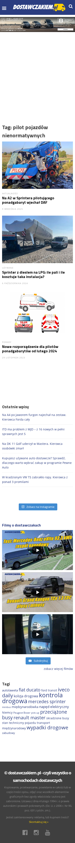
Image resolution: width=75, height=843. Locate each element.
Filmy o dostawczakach (21, 525)
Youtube (49, 832)
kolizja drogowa (26, 696)
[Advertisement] (37, 71)
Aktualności (10, 193)
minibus (6, 707)
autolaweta (10, 690)
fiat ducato (29, 690)
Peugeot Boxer (21, 712)
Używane (8, 267)
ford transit (49, 690)
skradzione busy (57, 718)
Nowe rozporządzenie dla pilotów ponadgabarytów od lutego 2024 (30, 348)
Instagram (37, 832)
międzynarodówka (25, 707)
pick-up (35, 712)
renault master (29, 717)
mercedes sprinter (47, 701)
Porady (6, 342)
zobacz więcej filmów (58, 669)
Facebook (26, 832)
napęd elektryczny (54, 706)
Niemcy (7, 712)
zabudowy (8, 733)
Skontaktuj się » (38, 822)
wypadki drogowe (47, 727)
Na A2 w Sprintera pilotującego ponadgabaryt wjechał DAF (28, 200)
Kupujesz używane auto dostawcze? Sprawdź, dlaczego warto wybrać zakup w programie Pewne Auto (37, 462)
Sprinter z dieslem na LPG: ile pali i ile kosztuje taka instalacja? (33, 274)
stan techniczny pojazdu (19, 723)
